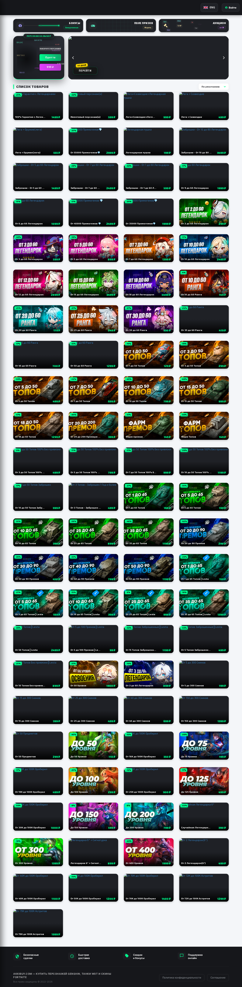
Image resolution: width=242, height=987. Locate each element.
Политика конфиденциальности (181, 977)
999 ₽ (50, 67)
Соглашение (218, 977)
